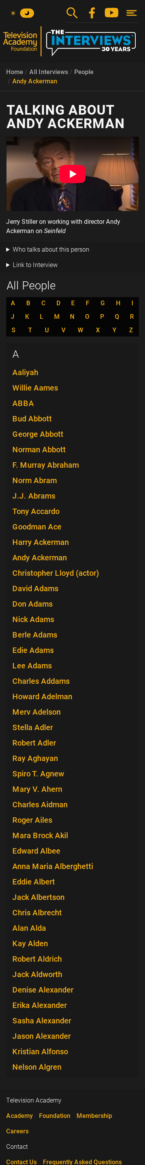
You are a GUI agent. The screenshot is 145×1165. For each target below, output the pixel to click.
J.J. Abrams (33, 495)
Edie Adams (33, 650)
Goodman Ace (36, 526)
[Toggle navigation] (132, 13)
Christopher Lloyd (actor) (55, 573)
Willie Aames (35, 387)
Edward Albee (36, 851)
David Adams (35, 588)
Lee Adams (32, 665)
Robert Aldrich (37, 959)
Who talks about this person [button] (51, 249)
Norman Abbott (39, 449)
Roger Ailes (32, 820)
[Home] (72, 44)
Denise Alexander (42, 989)
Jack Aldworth (37, 974)
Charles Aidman (40, 804)
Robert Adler (34, 742)
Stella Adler (32, 727)
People (84, 72)
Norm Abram (34, 480)
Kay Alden (30, 943)
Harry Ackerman (40, 542)
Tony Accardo (36, 511)
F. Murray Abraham (45, 465)
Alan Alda (29, 928)
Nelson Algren (36, 1067)
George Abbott (37, 434)
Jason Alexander (41, 1036)
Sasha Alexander (41, 1020)
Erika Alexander (39, 1005)
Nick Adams (33, 619)
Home (14, 72)
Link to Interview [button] (35, 265)
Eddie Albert (33, 881)
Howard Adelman (42, 696)
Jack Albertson (38, 897)
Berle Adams (34, 634)
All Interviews (48, 72)
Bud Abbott (32, 418)
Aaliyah (25, 372)
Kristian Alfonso (40, 1051)
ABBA (23, 403)
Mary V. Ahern (37, 789)
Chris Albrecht (37, 912)
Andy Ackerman (34, 81)
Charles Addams (41, 681)
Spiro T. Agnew (38, 773)
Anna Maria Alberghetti (52, 866)
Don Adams (32, 604)
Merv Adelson (36, 712)
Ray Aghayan (35, 758)
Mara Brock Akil (40, 835)
